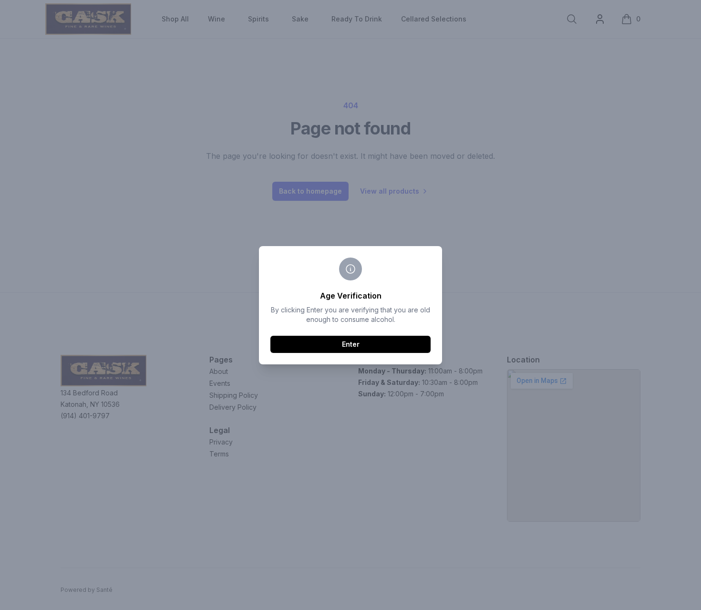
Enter (351, 344)
